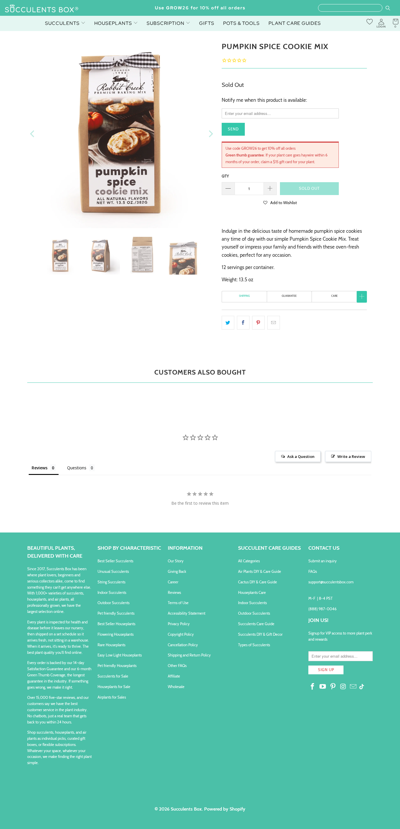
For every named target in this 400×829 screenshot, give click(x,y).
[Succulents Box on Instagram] (343, 687)
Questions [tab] (76, 467)
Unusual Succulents (113, 571)
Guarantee (289, 295)
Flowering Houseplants (116, 634)
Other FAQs (177, 665)
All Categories (249, 561)
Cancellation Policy (183, 644)
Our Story (176, 561)
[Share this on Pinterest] (258, 323)
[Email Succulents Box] (353, 687)
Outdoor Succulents (113, 602)
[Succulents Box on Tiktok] (361, 687)
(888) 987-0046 (322, 608)
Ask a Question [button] (300, 456)
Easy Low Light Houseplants (120, 655)
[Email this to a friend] (273, 323)
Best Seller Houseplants (116, 623)
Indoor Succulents (112, 592)
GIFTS (206, 23)
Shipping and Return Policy (189, 655)
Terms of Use (178, 602)
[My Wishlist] (369, 21)
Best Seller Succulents (115, 561)
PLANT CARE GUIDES (295, 23)
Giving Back (177, 571)
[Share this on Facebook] (243, 323)
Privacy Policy (179, 623)
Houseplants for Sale (114, 686)
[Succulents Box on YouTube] (323, 687)
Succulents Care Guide (256, 623)
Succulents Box (186, 809)
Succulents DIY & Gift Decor (260, 634)
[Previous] (33, 134)
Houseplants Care (252, 592)
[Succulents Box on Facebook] (312, 687)
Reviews (174, 592)
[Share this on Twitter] (228, 323)
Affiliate (174, 676)
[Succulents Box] (41, 8)
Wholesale (176, 686)
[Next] (210, 134)
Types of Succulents (254, 644)
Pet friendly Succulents (116, 613)
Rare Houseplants (111, 644)
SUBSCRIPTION (166, 23)
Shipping (244, 295)
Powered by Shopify (224, 809)
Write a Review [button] (351, 456)
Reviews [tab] (39, 467)
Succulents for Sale (113, 676)
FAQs (312, 571)
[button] (280, 202)
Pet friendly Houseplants (117, 665)
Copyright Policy (181, 634)
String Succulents (111, 582)
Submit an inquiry (322, 561)
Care (334, 295)
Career (173, 582)
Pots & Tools (241, 23)
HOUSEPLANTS (113, 23)
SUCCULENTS (63, 23)
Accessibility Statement (186, 613)
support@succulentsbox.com (330, 582)
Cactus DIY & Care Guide (257, 582)
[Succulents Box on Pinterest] (333, 687)
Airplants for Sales (112, 697)
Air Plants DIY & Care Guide (259, 571)
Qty (225, 176)
